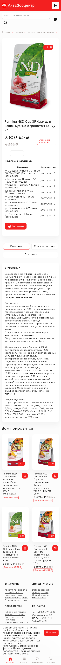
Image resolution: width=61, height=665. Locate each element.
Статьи (44, 592)
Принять (51, 632)
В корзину (18, 226)
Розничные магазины (16, 600)
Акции (25, 598)
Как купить (10, 590)
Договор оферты (14, 617)
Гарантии (22, 590)
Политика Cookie (17, 653)
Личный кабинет (41, 595)
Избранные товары (15, 612)
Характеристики (44, 246)
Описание (16, 246)
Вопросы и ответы (15, 615)
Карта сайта (39, 598)
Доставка (31, 254)
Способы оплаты (14, 592)
